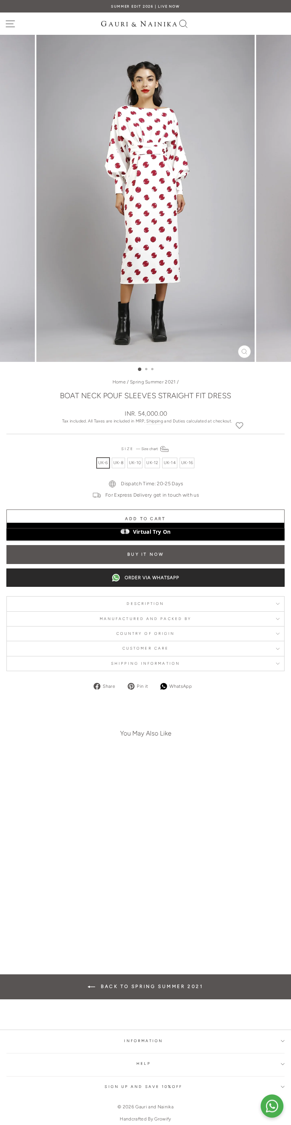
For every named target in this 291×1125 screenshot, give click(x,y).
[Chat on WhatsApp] (272, 1106)
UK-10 (135, 462)
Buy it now (145, 554)
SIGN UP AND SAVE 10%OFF (143, 1086)
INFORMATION (143, 1040)
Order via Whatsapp (152, 577)
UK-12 (152, 462)
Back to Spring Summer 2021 (150, 986)
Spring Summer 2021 (153, 382)
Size (140, 448)
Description (145, 603)
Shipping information (145, 663)
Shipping (154, 421)
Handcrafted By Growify (145, 1119)
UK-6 (103, 462)
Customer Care (145, 648)
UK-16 (187, 462)
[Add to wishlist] (239, 425)
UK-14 (170, 462)
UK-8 (118, 462)
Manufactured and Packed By (145, 618)
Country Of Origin (145, 633)
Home (119, 382)
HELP (143, 1063)
